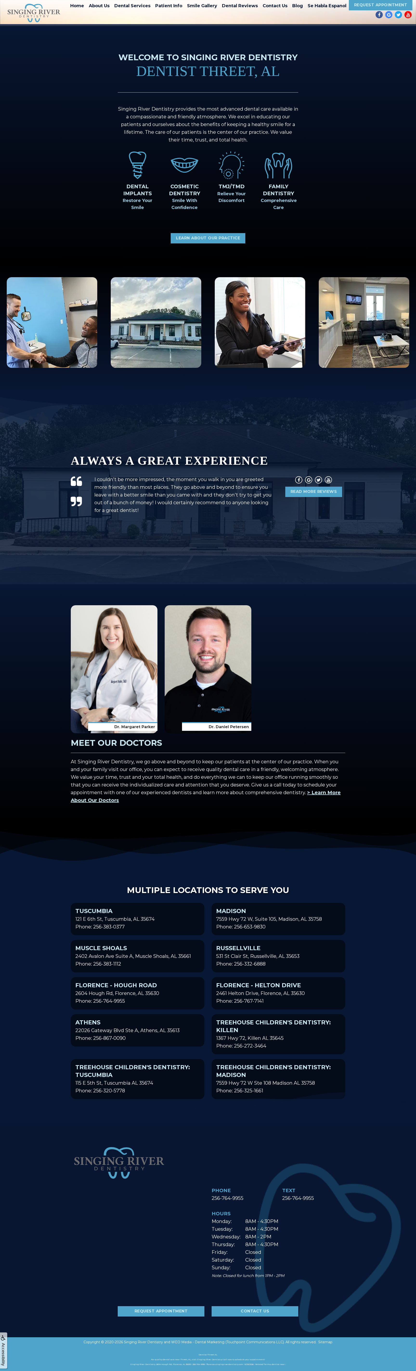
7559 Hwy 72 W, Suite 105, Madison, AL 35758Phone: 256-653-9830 (269, 918)
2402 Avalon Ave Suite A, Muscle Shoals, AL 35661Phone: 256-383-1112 (133, 956)
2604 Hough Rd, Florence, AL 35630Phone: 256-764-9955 (117, 993)
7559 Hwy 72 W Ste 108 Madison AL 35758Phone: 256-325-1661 (273, 1079)
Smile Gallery (202, 5)
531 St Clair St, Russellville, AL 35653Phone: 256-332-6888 (257, 956)
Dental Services (132, 5)
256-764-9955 (227, 1198)
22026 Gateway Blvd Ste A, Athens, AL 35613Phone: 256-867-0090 (127, 1030)
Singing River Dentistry (143, 1342)
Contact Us (275, 5)
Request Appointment (380, 5)
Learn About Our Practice (208, 238)
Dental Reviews (240, 5)
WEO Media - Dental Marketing (197, 1342)
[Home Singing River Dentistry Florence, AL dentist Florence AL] (34, 13)
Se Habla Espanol (327, 5)
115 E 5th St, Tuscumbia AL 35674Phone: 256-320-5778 (132, 1079)
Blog (297, 5)
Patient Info (168, 5)
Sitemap (325, 1342)
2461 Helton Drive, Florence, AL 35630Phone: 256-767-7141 (260, 993)
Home (77, 5)
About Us (99, 5)
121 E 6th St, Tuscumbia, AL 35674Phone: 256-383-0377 (115, 918)
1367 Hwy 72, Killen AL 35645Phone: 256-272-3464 (273, 1034)
